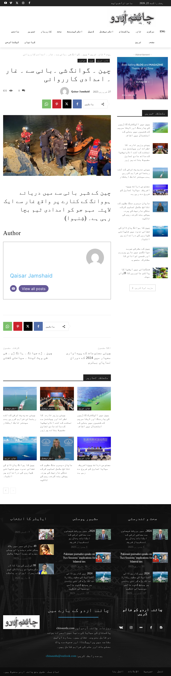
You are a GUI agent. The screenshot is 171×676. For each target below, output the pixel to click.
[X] (17, 3)
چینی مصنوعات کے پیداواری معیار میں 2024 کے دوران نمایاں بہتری (88, 357)
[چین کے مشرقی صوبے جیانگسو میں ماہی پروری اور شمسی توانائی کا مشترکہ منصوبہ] (160, 252)
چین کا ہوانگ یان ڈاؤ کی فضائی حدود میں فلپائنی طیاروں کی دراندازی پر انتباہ (19, 470)
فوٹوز (82, 60)
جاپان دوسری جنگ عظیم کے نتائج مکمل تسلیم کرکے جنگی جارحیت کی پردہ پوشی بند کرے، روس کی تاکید (56, 472)
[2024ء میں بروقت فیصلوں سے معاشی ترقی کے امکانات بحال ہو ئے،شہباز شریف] (103, 534)
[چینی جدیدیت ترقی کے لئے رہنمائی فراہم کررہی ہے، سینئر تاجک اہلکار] (20, 398)
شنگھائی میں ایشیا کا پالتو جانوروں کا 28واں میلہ (134, 273)
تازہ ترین (96, 54)
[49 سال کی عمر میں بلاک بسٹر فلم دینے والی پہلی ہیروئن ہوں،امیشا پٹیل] (46, 549)
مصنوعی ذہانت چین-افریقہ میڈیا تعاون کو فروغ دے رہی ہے (94, 468)
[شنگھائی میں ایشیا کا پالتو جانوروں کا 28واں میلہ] (160, 273)
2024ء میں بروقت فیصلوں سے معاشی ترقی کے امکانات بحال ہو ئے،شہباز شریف (79, 536)
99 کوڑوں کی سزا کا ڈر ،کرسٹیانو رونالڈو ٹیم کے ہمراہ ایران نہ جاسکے (22, 569)
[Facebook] (29, 3)
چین (91, 60)
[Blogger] (161, 627)
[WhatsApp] (46, 103)
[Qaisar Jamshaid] (65, 91)
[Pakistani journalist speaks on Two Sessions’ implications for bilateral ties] (103, 557)
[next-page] (6, 490)
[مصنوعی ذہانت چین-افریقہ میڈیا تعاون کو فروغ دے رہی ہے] (94, 448)
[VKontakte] (121, 627)
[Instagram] (23, 3)
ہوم (108, 54)
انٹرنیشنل (47, 408)
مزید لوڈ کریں (144, 287)
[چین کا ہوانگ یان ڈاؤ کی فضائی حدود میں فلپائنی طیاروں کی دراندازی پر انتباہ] (20, 448)
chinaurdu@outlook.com (61, 656)
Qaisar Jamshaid (80, 91)
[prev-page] (13, 490)
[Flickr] (141, 627)
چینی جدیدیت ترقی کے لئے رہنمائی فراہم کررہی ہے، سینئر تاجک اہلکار (19, 419)
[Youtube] (5, 3)
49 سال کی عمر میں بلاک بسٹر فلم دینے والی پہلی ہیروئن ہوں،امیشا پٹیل (22, 549)
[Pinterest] (56, 103)
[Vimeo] (10, 3)
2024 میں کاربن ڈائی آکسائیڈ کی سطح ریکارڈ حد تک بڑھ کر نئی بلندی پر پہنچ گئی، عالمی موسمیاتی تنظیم (79, 581)
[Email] (13, 288)
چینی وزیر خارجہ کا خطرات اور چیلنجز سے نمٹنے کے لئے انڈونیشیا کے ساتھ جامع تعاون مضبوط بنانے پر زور (56, 423)
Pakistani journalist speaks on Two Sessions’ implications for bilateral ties (79, 557)
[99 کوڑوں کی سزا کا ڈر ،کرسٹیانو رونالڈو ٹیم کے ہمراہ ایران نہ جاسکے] (46, 569)
